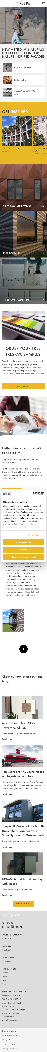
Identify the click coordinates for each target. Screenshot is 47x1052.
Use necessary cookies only (23, 557)
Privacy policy (7, 1040)
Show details (33, 535)
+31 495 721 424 (11, 1007)
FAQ (4, 980)
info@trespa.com (11, 1020)
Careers (5, 972)
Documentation (8, 957)
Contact (5, 976)
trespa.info (11, 468)
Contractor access (8, 1044)
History (5, 954)
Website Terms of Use (9, 1035)
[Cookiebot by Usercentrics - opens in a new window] (33, 493)
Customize (22, 550)
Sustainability (7, 950)
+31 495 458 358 (11, 1013)
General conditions (9, 1031)
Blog (4, 984)
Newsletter (6, 961)
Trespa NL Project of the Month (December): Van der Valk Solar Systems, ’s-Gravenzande (23, 830)
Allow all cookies (23, 542)
